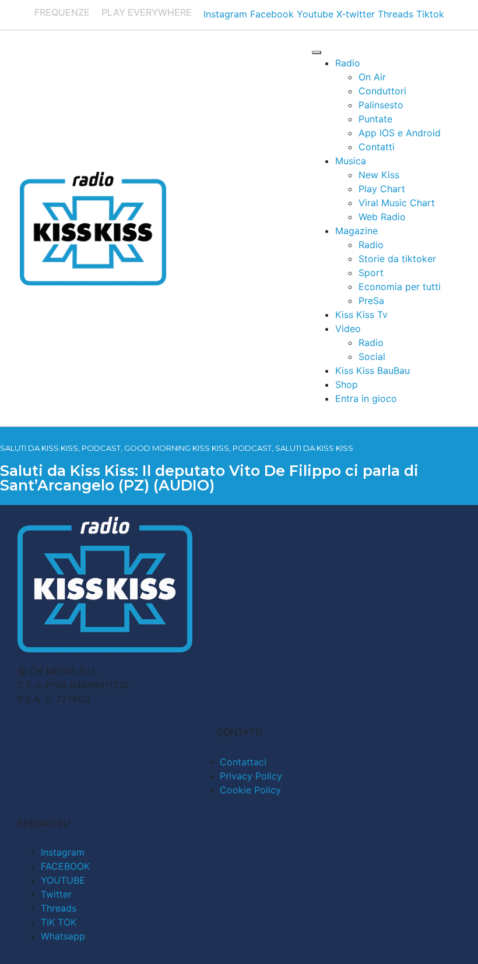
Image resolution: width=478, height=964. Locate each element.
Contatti (376, 147)
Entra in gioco (366, 398)
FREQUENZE (62, 12)
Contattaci (243, 762)
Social (371, 356)
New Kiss (378, 175)
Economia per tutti (399, 286)
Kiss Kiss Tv (361, 314)
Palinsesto (380, 105)
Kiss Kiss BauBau (372, 370)
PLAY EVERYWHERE (146, 12)
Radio (347, 63)
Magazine (356, 230)
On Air (372, 77)
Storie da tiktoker (397, 258)
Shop (346, 384)
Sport (371, 272)
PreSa (371, 300)
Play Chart (381, 189)
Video (348, 328)
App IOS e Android (399, 133)
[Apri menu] (316, 52)
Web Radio (382, 217)
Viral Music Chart (396, 203)
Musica (350, 161)
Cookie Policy (250, 790)
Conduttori (382, 91)
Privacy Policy (251, 776)
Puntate (375, 119)
